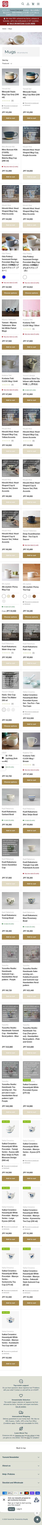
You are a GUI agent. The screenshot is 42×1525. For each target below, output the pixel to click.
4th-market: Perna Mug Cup (10, 588)
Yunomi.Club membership (18, 21)
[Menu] (38, 4)
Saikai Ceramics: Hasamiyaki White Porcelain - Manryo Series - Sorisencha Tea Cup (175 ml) (10, 1278)
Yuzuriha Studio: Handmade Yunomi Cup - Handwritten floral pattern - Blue (10, 1032)
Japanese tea (19, 1435)
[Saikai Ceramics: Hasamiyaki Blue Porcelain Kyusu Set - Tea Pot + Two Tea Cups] (31, 680)
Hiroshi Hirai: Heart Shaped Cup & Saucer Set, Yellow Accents (10, 538)
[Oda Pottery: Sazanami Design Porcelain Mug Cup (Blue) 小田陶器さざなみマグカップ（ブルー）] (10, 241)
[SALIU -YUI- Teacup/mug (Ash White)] (10, 741)
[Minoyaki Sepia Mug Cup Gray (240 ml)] (10, 77)
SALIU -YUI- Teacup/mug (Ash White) (10, 758)
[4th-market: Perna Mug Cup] (10, 572)
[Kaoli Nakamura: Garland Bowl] (10, 797)
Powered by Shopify (21, 1519)
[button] (33, 4)
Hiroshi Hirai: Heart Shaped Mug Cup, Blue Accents (31, 211)
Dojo (28, 1438)
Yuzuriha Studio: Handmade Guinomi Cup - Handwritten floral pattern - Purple (10, 974)
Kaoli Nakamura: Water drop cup (9, 648)
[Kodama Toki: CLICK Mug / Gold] (10, 363)
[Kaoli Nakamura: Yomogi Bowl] (10, 900)
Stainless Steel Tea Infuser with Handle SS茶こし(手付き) (31, 381)
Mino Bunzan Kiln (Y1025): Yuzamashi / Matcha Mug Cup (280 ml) (10, 155)
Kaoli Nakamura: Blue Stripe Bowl (30, 813)
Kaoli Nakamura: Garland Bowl (9, 813)
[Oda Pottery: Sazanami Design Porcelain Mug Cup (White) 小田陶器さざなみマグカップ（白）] (31, 242)
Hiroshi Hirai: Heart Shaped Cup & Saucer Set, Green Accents (10, 487)
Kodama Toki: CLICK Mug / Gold (10, 380)
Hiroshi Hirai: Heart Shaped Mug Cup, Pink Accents (10, 211)
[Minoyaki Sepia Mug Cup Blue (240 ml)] (31, 77)
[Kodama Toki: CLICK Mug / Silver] (31, 308)
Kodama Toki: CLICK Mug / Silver (31, 324)
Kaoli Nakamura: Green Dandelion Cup (9, 865)
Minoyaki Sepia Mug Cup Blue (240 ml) (31, 94)
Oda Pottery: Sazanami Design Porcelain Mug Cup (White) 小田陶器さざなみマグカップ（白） (31, 264)
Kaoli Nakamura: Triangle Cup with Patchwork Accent (31, 865)
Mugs (10, 29)
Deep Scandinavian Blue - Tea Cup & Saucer (31, 536)
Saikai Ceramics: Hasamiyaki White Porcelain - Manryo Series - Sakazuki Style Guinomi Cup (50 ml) (31, 1278)
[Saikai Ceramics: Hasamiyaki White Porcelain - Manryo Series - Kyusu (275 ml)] (31, 1129)
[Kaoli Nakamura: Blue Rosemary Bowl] (31, 900)
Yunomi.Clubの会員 (16, 10)
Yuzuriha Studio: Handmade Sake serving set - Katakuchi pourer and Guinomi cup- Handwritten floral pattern (31, 977)
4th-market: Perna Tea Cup (31, 588)
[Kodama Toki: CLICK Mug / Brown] (31, 741)
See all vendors (21, 1407)
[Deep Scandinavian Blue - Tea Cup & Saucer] (31, 519)
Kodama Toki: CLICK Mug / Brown (29, 758)
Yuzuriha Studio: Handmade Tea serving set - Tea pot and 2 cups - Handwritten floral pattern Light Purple (10, 1092)
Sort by (5, 60)
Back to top (21, 1448)
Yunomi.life (10, 1519)
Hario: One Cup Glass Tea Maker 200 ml (9, 697)
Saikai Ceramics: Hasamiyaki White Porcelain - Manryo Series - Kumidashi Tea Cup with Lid (10, 1340)
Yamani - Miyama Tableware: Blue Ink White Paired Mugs (9, 327)
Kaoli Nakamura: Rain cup (30, 648)
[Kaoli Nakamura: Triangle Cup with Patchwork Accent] (31, 847)
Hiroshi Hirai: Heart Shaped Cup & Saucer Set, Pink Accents (31, 487)
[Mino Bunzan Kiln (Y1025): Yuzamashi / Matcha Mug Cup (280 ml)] (10, 135)
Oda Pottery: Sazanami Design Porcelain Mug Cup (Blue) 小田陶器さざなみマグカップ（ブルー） (10, 263)
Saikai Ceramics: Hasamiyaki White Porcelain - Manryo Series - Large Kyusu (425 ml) (10, 1215)
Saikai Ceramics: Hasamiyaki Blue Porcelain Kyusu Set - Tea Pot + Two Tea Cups (31, 700)
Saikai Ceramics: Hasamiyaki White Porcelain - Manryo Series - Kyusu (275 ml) (31, 1149)
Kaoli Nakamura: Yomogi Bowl (9, 916)
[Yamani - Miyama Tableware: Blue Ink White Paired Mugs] (10, 308)
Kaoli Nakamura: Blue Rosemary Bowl (30, 918)
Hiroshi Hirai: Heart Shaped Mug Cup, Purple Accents (31, 152)
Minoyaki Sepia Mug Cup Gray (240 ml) (10, 94)
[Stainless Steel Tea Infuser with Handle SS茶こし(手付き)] (31, 364)
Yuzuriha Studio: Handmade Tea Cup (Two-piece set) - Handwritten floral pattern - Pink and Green (31, 1035)
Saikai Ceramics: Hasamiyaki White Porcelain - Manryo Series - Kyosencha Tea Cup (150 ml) (31, 1215)
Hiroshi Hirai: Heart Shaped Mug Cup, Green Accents (31, 434)
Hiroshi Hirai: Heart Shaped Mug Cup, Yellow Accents (10, 434)
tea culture (30, 1435)
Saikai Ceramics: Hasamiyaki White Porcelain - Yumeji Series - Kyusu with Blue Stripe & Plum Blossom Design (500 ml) (10, 1152)
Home (4, 29)
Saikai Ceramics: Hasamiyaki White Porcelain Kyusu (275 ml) (31, 1088)
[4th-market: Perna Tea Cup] (31, 572)
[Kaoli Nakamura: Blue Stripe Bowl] (31, 797)
